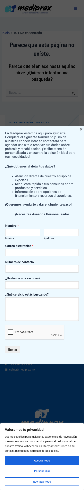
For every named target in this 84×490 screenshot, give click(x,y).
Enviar (12, 349)
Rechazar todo (42, 481)
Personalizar (42, 471)
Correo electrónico (19, 246)
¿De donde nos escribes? (22, 278)
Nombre (12, 226)
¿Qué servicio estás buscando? (27, 294)
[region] (42, 456)
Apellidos (49, 238)
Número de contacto (19, 262)
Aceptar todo (42, 460)
